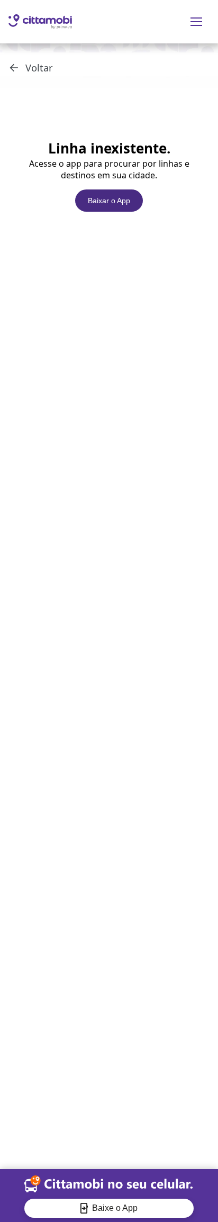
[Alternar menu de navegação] (196, 21)
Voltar (39, 67)
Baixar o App (109, 200)
